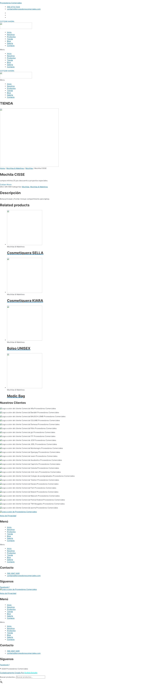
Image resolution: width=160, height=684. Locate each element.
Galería (10, 43)
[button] (7, 21)
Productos (11, 37)
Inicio (9, 32)
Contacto (11, 45)
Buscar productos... (8, 677)
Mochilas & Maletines (15, 168)
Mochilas (29, 168)
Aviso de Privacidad (8, 516)
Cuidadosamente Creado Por (18, 673)
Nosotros (11, 34)
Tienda (10, 39)
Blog (9, 41)
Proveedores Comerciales (11, 3)
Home (2, 168)
